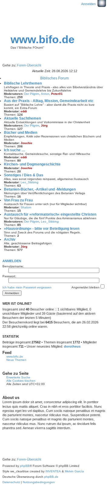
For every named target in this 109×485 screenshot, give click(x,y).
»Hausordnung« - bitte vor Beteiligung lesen (41, 228)
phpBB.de (51, 476)
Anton (45, 93)
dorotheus (72, 346)
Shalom (26, 207)
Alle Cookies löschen (20, 380)
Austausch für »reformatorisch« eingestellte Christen (50, 214)
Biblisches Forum (54, 78)
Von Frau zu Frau (18, 200)
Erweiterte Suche (18, 377)
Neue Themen (16, 359)
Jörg (44, 125)
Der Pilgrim (31, 93)
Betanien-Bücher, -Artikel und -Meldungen (40, 189)
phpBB (25, 465)
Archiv (9, 239)
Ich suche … (14, 150)
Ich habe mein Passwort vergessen (26, 287)
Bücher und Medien (20, 132)
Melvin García (74, 471)
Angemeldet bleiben (86, 287)
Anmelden (11, 261)
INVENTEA (53, 471)
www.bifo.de (42, 39)
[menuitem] (11, 482)
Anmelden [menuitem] (88, 4)
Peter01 (57, 93)
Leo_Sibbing (29, 182)
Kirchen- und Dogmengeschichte (32, 164)
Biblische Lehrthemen (23, 83)
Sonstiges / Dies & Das (23, 175)
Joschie (26, 143)
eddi (24, 111)
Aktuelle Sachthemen (22, 118)
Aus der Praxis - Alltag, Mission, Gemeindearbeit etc (49, 101)
